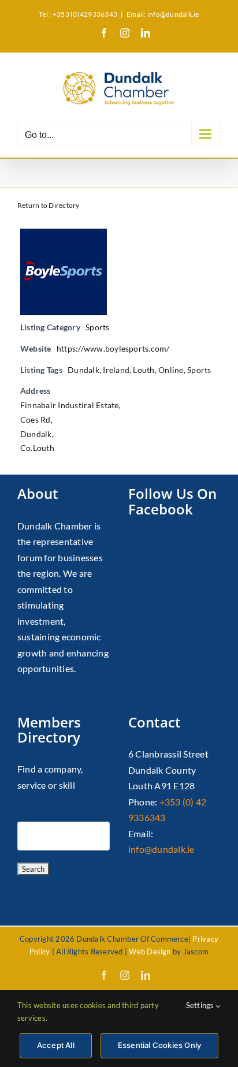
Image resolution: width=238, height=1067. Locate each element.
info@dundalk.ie (161, 849)
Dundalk (83, 370)
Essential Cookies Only (159, 1045)
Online (170, 370)
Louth (143, 370)
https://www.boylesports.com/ (113, 348)
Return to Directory (48, 205)
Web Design (149, 951)
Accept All (56, 1045)
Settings (201, 1005)
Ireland (116, 370)
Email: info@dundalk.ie (163, 14)
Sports (97, 327)
